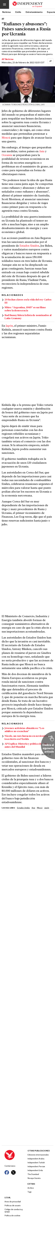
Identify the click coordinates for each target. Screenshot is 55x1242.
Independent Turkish (36, 1163)
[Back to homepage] (16, 1155)
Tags (29, 1192)
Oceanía (7, 155)
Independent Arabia (36, 1159)
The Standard (33, 1174)
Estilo (18, 12)
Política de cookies (12, 1216)
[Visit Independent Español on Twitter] (13, 1172)
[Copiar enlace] (50, 61)
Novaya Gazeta (34, 1178)
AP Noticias (8, 59)
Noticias (6, 12)
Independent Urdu (35, 1171)
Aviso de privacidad (13, 1202)
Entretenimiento (34, 12)
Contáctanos (10, 1166)
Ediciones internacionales (38, 1155)
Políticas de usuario (13, 1206)
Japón (9, 326)
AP (3, 19)
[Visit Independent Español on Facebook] (7, 1172)
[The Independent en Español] (28, 5)
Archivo (31, 1188)
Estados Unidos (29, 246)
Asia (41, 151)
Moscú (6, 138)
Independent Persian (36, 1167)
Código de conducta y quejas (14, 1211)
